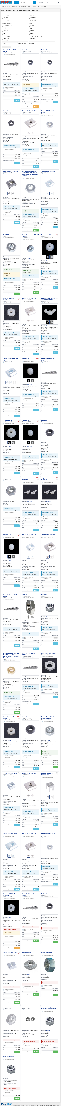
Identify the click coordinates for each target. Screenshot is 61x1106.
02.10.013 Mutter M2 (46, 952)
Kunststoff (6, 36)
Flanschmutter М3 (46, 234)
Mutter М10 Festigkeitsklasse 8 (11, 478)
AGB (29, 6)
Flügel (32, 15)
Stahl (5, 40)
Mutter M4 (5, 111)
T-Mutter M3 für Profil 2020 (48, 171)
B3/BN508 (24, 594)
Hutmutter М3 (25, 420)
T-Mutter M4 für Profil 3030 (29, 111)
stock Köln (33, 35)
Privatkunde (40, 2)
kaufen (17, 100)
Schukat (6, 20)
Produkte (4, 10)
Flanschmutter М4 (7, 420)
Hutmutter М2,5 (7, 534)
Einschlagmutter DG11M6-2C (10, 171)
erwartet (32, 38)
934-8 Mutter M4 (7, 1007)
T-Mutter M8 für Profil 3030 (48, 534)
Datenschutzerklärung (41, 1105)
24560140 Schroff (26, 952)
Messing (6, 38)
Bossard (6, 15)
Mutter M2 (44, 49)
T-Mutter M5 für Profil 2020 (10, 773)
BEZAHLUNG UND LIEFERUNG (19, 6)
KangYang (6, 17)
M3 (32, 30)
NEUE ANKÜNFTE (6, 6)
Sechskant (33, 19)
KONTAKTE (43, 6)
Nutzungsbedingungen (50, 1105)
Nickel (5, 30)
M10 (32, 25)
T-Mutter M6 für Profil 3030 (29, 833)
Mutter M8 (24, 717)
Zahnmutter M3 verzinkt (28, 1007)
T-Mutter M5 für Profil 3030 (29, 298)
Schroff (5, 19)
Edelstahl (6, 35)
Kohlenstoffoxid (7, 25)
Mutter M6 (44, 420)
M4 (4, 28)
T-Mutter (33, 20)
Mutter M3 (24, 49)
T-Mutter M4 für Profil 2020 (10, 952)
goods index (15, 1103)
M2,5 (32, 28)
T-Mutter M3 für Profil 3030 (29, 773)
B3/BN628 (43, 594)
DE (47, 2)
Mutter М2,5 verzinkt (8, 1056)
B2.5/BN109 (6, 234)
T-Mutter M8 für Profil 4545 (10, 833)
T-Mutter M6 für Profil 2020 (29, 534)
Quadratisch (33, 17)
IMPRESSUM (36, 6)
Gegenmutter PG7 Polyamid (48, 653)
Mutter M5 (44, 893)
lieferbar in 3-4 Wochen (36, 36)
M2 (4, 27)
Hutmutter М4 (25, 358)
